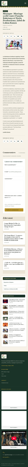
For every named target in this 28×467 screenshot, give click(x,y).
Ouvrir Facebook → (14, 407)
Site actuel (3, 376)
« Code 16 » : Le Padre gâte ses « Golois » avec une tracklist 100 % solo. (14, 264)
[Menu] (25, 3)
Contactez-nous (4, 383)
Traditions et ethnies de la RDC (11, 289)
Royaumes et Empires (8, 282)
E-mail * (13, 172)
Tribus (5, 285)
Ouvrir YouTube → (14, 447)
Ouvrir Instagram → (14, 427)
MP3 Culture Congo (5, 372)
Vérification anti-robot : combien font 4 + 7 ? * (13, 196)
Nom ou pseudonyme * (10, 165)
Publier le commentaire (12, 209)
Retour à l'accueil (6, 29)
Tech (2, 374)
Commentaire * (9, 179)
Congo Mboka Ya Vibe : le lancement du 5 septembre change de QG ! (12, 225)
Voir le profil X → (6, 457)
